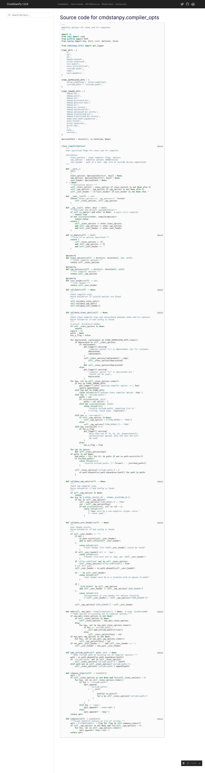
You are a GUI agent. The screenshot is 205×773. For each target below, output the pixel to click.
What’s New (107, 4)
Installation (63, 4)
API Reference (92, 4)
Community (120, 4)
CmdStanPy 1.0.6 (17, 4)
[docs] (160, 146)
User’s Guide (77, 4)
